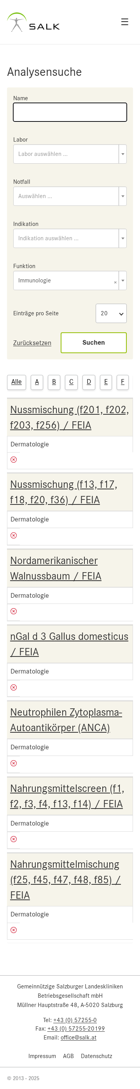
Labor (20, 139)
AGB (68, 1056)
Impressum (42, 1056)
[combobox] (70, 154)
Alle (16, 381)
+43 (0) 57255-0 (75, 1020)
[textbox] (70, 154)
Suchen (93, 342)
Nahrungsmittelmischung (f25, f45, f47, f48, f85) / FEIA (65, 879)
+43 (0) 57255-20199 (76, 1028)
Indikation (25, 224)
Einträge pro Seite (36, 313)
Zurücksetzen (32, 343)
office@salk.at (78, 1037)
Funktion (24, 266)
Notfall (21, 181)
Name (20, 98)
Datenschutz (96, 1056)
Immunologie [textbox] (67, 281)
